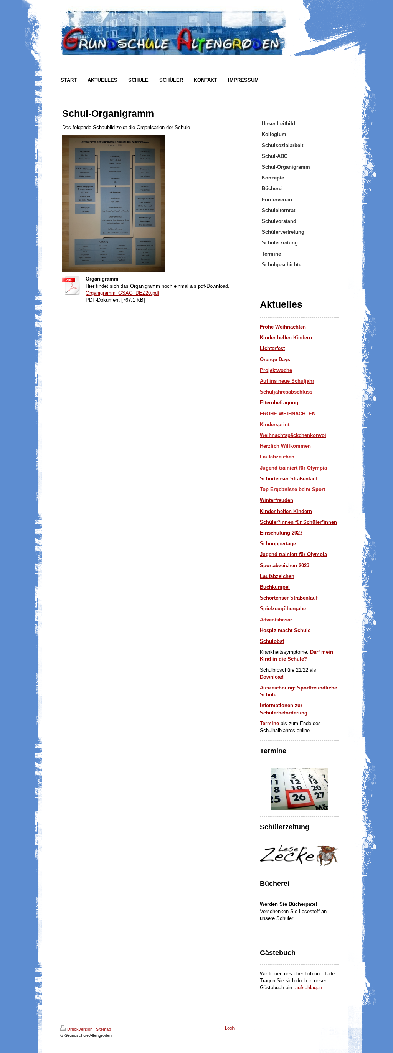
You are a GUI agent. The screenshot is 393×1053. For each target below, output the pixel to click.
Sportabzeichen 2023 (284, 565)
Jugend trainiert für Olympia (293, 554)
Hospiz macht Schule (285, 630)
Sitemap (103, 1029)
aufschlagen (308, 987)
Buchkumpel (275, 587)
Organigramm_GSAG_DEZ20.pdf (122, 293)
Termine (269, 723)
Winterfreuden (276, 500)
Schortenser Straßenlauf (288, 479)
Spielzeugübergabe (283, 608)
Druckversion (79, 1029)
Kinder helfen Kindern (286, 511)
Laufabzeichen (277, 576)
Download (272, 677)
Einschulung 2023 (281, 533)
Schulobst (272, 641)
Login (230, 1028)
